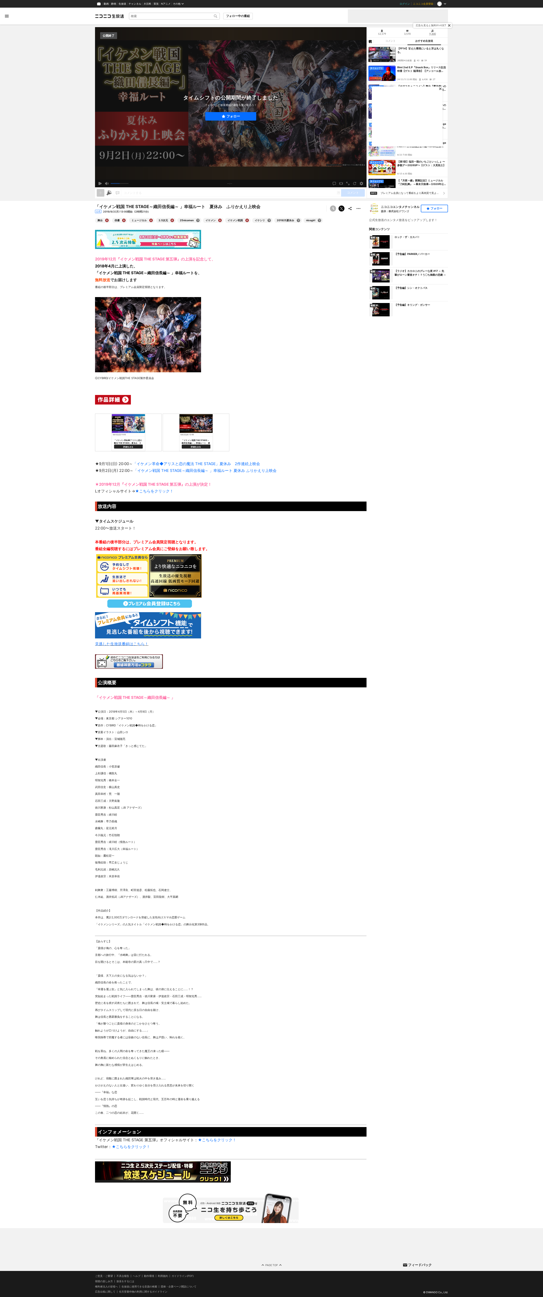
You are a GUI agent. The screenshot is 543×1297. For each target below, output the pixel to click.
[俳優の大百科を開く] (124, 220)
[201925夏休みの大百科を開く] (298, 220)
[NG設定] (370, 41)
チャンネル (135, 4)
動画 (106, 4)
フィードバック (420, 1265)
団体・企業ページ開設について (178, 1286)
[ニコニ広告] (109, 193)
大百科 (147, 4)
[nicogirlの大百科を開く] (319, 220)
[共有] (350, 208)
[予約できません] (333, 208)
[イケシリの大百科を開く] (269, 220)
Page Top (271, 1265)
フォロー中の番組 (238, 16)
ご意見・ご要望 (104, 1276)
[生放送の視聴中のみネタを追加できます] (100, 193)
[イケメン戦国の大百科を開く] (247, 220)
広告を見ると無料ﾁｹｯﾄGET (431, 25)
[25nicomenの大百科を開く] (198, 220)
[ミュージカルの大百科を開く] (151, 220)
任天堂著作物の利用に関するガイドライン (143, 1291)
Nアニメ (166, 4)
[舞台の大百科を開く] (107, 220)
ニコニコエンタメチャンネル (400, 207)
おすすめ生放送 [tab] (424, 40)
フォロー (233, 116)
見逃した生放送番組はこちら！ (121, 644)
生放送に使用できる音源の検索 (139, 1286)
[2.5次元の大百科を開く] (172, 220)
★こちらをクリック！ (154, 491)
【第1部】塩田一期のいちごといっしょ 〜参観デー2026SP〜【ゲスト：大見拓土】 (421, 163)
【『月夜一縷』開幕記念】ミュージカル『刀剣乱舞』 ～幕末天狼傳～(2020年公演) (420, 182)
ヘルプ (136, 1276)
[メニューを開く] (7, 16)
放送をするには (125, 1281)
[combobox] (174, 16)
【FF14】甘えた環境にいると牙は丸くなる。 (420, 50)
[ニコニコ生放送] (109, 16)
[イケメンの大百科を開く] (220, 220)
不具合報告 (122, 1276)
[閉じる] (449, 25)
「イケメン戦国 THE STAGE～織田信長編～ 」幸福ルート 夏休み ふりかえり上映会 (205, 470)
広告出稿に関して (105, 1291)
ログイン (405, 4)
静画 (113, 4)
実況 (156, 4)
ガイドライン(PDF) (183, 1276)
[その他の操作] (358, 208)
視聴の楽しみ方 (104, 1281)
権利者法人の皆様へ (106, 1286)
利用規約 (163, 1276)
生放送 (122, 4)
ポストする (341, 208)
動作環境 (149, 1276)
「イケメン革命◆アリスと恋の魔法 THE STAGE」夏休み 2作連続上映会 (196, 464)
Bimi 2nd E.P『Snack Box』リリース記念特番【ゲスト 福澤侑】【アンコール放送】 (421, 69)
